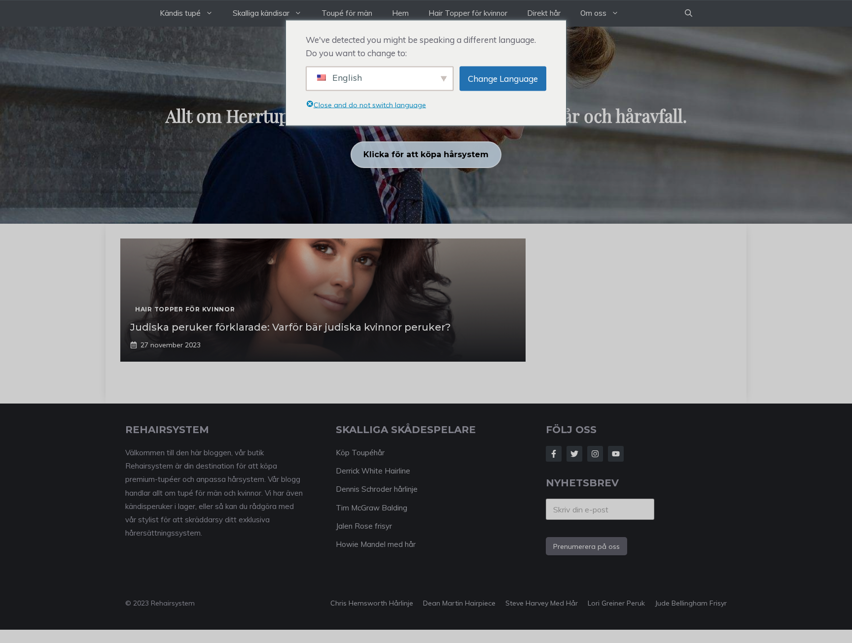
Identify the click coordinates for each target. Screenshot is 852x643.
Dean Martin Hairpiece (459, 603)
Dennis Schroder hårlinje (377, 489)
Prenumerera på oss (586, 546)
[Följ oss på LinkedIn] (616, 454)
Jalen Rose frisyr (364, 526)
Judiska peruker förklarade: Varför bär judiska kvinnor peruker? (290, 327)
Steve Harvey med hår (541, 603)
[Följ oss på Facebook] (554, 454)
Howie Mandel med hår (376, 544)
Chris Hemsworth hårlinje (371, 603)
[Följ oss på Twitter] (574, 454)
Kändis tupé (180, 13)
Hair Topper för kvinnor (467, 13)
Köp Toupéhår (360, 452)
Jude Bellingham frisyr (691, 603)
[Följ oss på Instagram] (595, 454)
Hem (400, 13)
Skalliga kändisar (261, 13)
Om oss (593, 13)
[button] (688, 13)
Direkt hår (544, 13)
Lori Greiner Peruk (616, 603)
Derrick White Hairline (373, 470)
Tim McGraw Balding (371, 507)
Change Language (503, 78)
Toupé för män (346, 13)
